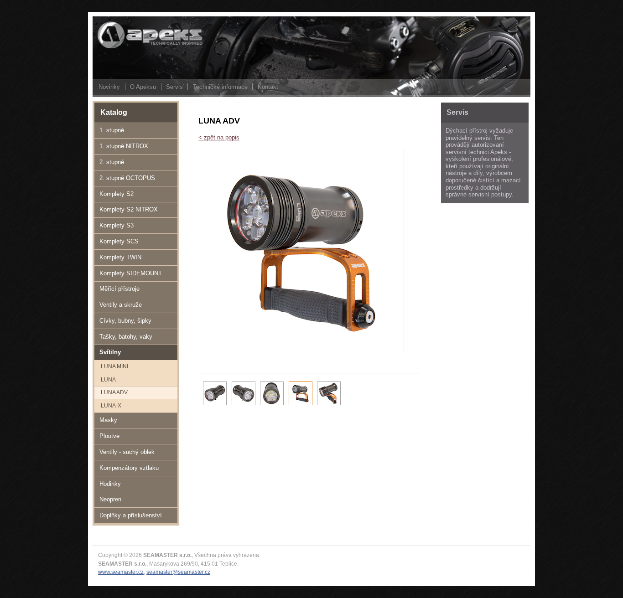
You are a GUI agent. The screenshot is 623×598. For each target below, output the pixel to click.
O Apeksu (143, 86)
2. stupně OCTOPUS (127, 178)
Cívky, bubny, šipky (125, 320)
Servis (174, 86)
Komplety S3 (116, 225)
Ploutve (109, 436)
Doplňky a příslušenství (130, 515)
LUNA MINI (114, 366)
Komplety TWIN (120, 257)
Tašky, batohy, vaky (125, 336)
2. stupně (111, 162)
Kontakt (268, 86)
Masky (108, 420)
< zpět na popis (218, 137)
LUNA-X (111, 405)
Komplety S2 (116, 194)
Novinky (109, 86)
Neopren (110, 499)
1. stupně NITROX (123, 146)
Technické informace (220, 86)
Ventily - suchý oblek (127, 451)
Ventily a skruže (120, 304)
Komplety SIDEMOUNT (130, 273)
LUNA (108, 379)
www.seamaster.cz (121, 572)
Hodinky (110, 483)
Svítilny (110, 352)
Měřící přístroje (119, 288)
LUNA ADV (114, 392)
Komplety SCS (119, 241)
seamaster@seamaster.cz (178, 572)
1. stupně (111, 130)
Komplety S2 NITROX (128, 209)
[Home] (138, 47)
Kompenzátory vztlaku (129, 467)
